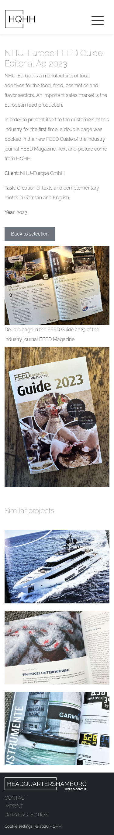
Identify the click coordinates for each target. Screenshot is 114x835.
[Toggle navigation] (97, 20)
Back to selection (30, 234)
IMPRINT (14, 806)
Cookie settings (19, 826)
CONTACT (16, 798)
